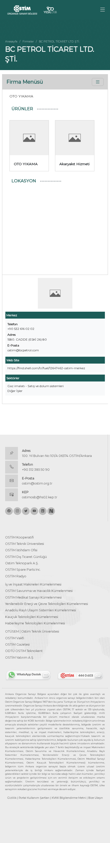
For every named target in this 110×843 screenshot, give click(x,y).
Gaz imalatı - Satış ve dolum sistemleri (35, 386)
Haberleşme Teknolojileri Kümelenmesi (35, 623)
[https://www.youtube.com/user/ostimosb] (34, 511)
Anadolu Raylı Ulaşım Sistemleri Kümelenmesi (40, 610)
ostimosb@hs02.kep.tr (39, 497)
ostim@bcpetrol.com (23, 350)
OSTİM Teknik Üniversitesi (24, 544)
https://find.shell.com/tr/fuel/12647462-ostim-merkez (46, 368)
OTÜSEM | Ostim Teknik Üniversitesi (32, 631)
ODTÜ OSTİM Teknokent (24, 651)
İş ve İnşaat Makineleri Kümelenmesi (33, 584)
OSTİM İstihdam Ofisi (21, 550)
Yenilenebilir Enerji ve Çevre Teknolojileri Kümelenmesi (46, 604)
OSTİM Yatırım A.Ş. (19, 657)
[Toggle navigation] (98, 82)
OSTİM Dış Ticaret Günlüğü (26, 557)
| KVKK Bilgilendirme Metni (68, 798)
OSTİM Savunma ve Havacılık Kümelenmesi (39, 591)
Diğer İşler (15, 391)
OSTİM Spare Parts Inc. (23, 569)
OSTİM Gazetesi (17, 644)
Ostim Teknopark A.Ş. (22, 563)
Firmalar (28, 41)
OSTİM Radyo (15, 576)
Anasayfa (11, 41)
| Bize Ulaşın (95, 798)
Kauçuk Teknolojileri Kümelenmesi (31, 617)
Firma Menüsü (24, 82)
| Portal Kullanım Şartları (33, 798)
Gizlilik (11, 798)
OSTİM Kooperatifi (19, 537)
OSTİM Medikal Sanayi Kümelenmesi (33, 597)
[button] (102, 10)
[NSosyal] (51, 511)
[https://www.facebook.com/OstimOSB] (9, 511)
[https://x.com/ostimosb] (26, 511)
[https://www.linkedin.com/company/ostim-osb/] (43, 511)
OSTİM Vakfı (14, 638)
